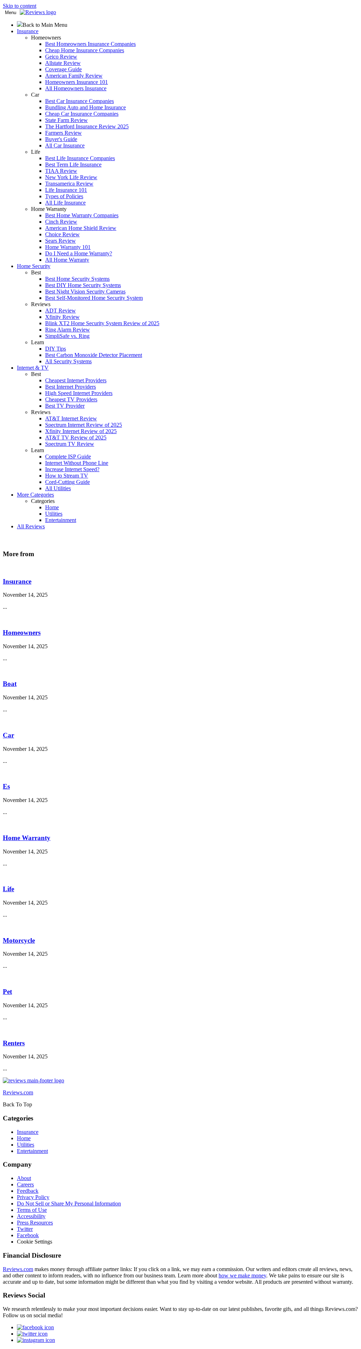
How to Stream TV (66, 476)
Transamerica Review (69, 184)
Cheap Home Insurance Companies (84, 50)
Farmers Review (63, 133)
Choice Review (62, 234)
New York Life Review (71, 177)
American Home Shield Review (80, 228)
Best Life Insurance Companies (80, 158)
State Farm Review (66, 120)
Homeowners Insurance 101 (76, 82)
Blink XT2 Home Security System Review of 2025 (102, 323)
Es (6, 786)
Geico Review (61, 57)
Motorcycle (19, 940)
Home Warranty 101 (68, 247)
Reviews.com (18, 1269)
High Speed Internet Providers (78, 393)
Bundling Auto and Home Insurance (85, 107)
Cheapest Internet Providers (75, 380)
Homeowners (22, 632)
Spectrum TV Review (69, 444)
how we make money (242, 1275)
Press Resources (35, 1223)
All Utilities (58, 488)
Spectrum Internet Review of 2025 (83, 425)
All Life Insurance (65, 203)
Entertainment (60, 520)
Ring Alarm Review (67, 330)
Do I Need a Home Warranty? (78, 253)
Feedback (27, 1191)
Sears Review (60, 241)
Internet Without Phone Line (76, 463)
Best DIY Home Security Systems (83, 285)
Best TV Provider (65, 406)
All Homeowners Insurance (75, 88)
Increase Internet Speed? (72, 469)
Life (8, 889)
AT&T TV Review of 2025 (75, 437)
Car (8, 735)
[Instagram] (36, 1340)
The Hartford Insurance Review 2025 (87, 126)
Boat (10, 683)
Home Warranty (26, 837)
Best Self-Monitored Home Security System (94, 298)
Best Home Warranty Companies (81, 215)
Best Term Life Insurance (73, 165)
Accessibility (31, 1216)
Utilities (53, 514)
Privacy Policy (33, 1197)
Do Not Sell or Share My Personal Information (69, 1204)
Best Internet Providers (70, 387)
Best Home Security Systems (77, 279)
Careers (25, 1184)
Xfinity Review (62, 317)
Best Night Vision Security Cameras (85, 291)
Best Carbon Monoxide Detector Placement (93, 355)
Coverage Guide (63, 69)
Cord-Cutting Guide (67, 482)
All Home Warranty (67, 260)
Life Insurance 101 (66, 190)
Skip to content (19, 6)
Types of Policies (64, 196)
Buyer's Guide (61, 139)
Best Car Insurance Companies (79, 101)
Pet (7, 991)
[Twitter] (32, 1334)
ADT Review (60, 311)
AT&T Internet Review (71, 418)
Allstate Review (63, 63)
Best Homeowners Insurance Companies (90, 44)
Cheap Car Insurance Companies (81, 114)
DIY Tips (55, 349)
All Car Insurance (65, 145)
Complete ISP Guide (68, 457)
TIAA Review (61, 171)
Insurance (17, 581)
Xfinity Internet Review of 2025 (81, 431)
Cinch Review (61, 222)
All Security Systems (68, 361)
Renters (14, 1043)
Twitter (25, 1229)
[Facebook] (35, 1327)
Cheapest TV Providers (71, 399)
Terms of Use (32, 1210)
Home (52, 507)
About (24, 1178)
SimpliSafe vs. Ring (67, 336)
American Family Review (74, 76)
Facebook (28, 1235)
